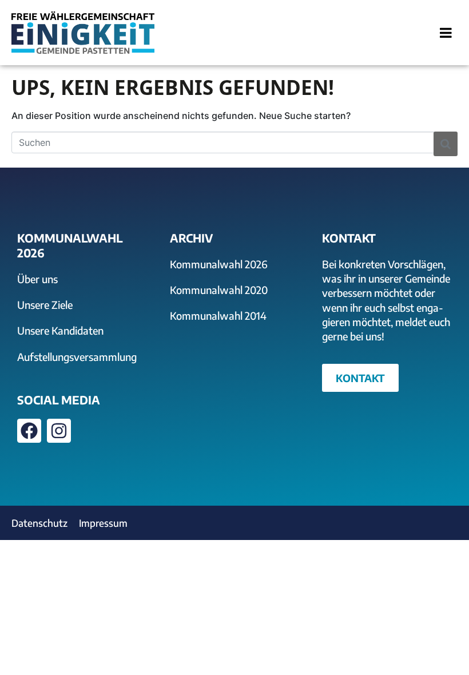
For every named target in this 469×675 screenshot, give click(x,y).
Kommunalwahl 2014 (218, 315)
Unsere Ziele (45, 304)
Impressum (103, 523)
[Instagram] (59, 431)
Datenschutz (39, 523)
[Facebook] (29, 431)
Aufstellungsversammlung (77, 356)
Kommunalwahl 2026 (219, 264)
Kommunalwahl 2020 (219, 289)
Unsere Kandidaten (60, 330)
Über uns (37, 278)
